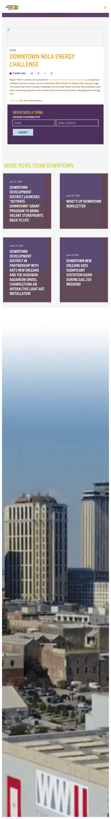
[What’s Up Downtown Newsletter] (84, 201)
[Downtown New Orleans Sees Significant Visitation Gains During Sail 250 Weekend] (84, 269)
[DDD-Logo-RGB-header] (11, 7)
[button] (105, 7)
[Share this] (38, 73)
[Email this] (32, 73)
